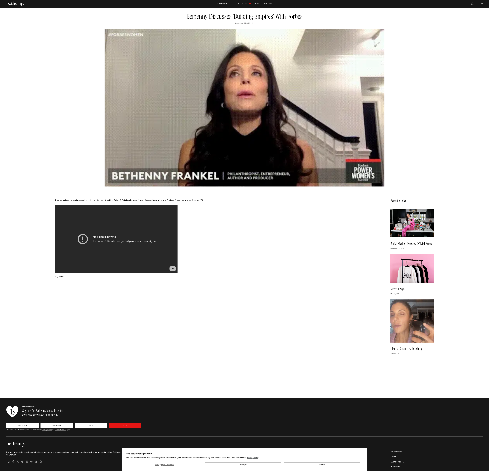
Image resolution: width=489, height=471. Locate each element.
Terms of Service (60, 430)
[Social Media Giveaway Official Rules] (412, 223)
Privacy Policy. (253, 457)
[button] (224, 4)
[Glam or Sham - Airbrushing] (412, 321)
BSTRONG (395, 466)
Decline (322, 464)
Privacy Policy (47, 430)
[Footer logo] (15, 444)
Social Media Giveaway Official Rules (411, 244)
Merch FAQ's (397, 289)
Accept (243, 464)
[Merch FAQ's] (412, 268)
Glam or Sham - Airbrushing (406, 349)
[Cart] (481, 4)
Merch (393, 456)
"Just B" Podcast (398, 461)
